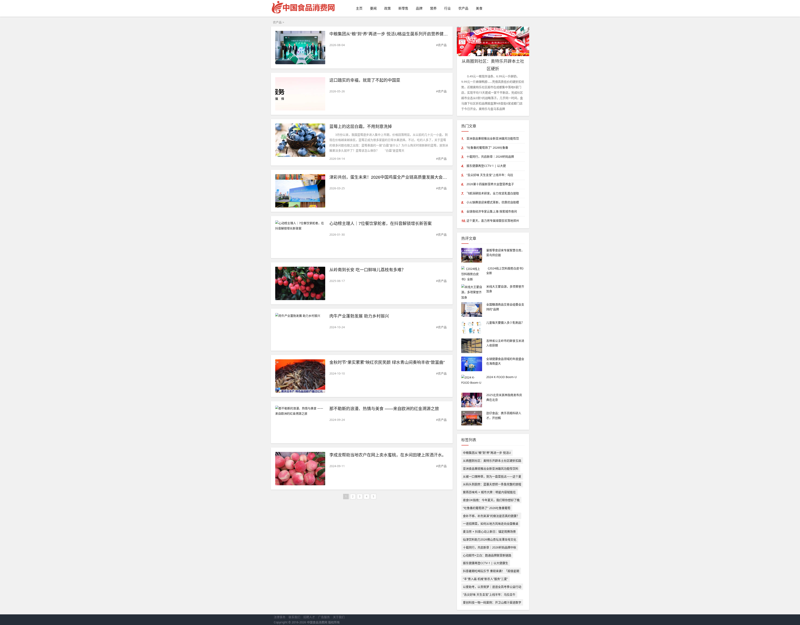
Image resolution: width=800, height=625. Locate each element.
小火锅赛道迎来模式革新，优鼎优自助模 (492, 202)
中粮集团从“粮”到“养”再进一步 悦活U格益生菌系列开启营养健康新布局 (394, 34)
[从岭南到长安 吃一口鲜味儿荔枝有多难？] (300, 284)
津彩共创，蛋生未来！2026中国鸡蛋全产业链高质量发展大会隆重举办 (394, 177)
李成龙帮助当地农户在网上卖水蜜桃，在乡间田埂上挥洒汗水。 (387, 455)
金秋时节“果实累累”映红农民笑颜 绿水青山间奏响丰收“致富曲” (387, 362)
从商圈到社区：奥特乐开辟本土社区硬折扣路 (492, 461)
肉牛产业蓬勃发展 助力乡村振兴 (359, 316)
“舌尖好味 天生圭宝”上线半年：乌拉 (489, 175)
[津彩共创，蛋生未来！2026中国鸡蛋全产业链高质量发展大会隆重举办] (300, 191)
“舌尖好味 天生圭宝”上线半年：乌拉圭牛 (489, 594)
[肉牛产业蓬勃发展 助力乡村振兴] (300, 315)
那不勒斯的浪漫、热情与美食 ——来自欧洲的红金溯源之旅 (384, 408)
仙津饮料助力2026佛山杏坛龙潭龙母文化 (489, 539)
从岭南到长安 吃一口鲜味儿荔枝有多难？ (367, 270)
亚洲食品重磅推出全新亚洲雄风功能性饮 (492, 138)
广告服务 (324, 617)
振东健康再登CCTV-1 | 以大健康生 (485, 563)
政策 (387, 8)
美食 (479, 8)
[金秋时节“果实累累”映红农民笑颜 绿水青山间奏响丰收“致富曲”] (300, 376)
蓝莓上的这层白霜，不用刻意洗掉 (360, 126)
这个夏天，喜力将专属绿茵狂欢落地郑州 (492, 221)
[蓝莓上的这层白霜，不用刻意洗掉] (300, 140)
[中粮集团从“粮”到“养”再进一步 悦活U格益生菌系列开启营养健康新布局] (300, 48)
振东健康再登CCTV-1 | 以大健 (486, 166)
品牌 (419, 8)
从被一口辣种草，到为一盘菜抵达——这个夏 (492, 476)
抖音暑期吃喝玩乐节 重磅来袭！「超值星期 (491, 571)
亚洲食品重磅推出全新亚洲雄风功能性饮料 (490, 468)
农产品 (463, 8)
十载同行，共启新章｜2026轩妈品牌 (490, 156)
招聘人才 (309, 617)
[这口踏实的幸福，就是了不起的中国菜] (300, 94)
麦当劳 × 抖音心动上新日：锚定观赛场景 (489, 531)
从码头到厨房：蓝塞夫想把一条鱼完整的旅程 (492, 484)
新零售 (403, 8)
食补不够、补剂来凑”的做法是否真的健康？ (491, 516)
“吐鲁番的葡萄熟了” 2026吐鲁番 (487, 148)
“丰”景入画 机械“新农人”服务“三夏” (485, 579)
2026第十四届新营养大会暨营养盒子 (490, 184)
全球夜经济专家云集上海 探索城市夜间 (491, 211)
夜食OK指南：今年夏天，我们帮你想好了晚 (491, 500)
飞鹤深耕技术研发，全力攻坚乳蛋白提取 (492, 193)
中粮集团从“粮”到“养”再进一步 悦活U (487, 453)
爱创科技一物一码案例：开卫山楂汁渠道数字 (492, 602)
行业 (447, 8)
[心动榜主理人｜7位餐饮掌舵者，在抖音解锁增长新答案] (300, 225)
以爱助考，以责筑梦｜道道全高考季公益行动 (492, 587)
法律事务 (279, 617)
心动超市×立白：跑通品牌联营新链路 (487, 555)
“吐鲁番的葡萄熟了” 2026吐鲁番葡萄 (486, 508)
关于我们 (339, 617)
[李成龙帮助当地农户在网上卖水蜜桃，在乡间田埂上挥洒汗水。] (300, 469)
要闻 (373, 8)
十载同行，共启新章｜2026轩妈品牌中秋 (489, 547)
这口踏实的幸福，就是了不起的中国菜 (364, 80)
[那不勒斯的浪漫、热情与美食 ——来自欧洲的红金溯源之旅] (300, 411)
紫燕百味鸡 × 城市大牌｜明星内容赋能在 (489, 492)
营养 (433, 8)
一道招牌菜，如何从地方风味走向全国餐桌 (490, 524)
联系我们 (294, 617)
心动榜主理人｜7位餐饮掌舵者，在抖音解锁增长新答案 (380, 223)
